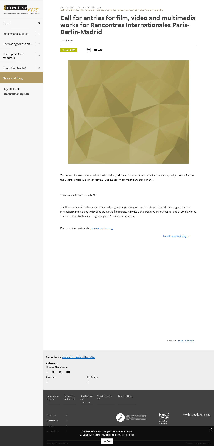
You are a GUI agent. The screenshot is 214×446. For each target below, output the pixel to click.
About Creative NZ (14, 68)
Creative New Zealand (71, 7)
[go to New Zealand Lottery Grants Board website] (131, 417)
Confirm (107, 441)
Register (10, 93)
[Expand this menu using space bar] (38, 32)
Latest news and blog (174, 236)
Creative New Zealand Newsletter (78, 356)
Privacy (50, 426)
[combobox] (17, 23)
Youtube (68, 372)
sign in (24, 93)
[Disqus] (128, 292)
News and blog (13, 78)
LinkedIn (189, 340)
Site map (51, 415)
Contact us (52, 420)
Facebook (47, 372)
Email (181, 340)
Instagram (60, 372)
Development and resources (14, 56)
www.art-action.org (102, 228)
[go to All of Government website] (196, 414)
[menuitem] (21, 33)
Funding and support (16, 33)
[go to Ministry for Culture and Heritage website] (164, 418)
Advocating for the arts (17, 44)
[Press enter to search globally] (38, 23)
